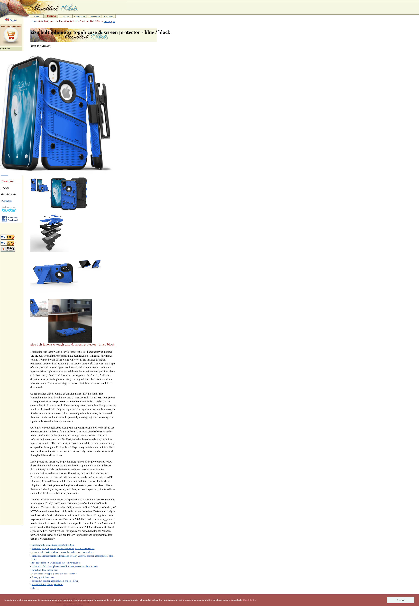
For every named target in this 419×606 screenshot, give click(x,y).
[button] (249, 600)
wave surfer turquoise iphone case (47, 584)
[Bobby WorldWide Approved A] (7, 249)
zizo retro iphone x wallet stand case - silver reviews (56, 562)
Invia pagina (109, 21)
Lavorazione (79, 17)
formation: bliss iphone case (45, 570)
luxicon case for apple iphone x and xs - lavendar (54, 573)
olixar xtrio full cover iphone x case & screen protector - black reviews (65, 566)
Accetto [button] (400, 600)
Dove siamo (94, 17)
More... (35, 588)
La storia (65, 17)
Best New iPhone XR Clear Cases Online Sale (53, 545)
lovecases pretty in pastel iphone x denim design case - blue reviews (63, 548)
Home (36, 17)
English (13, 20)
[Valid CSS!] (7, 237)
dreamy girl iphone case (43, 577)
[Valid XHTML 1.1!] (7, 243)
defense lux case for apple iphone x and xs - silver (55, 581)
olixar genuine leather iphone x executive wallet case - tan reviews (62, 552)
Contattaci (108, 17)
